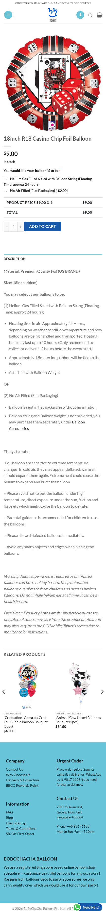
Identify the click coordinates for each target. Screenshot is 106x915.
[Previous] (4, 702)
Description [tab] (15, 259)
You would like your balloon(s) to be (32, 170)
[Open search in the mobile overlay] (90, 15)
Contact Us (14, 769)
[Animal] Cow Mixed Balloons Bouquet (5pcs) (78, 720)
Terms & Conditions (21, 829)
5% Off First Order (20, 834)
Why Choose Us (18, 775)
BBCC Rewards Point (22, 785)
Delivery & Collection (22, 780)
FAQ (9, 812)
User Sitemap (16, 823)
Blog (9, 818)
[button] (8, 15)
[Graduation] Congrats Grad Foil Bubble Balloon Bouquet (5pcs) (26, 722)
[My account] (80, 15)
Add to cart (42, 226)
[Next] (102, 702)
